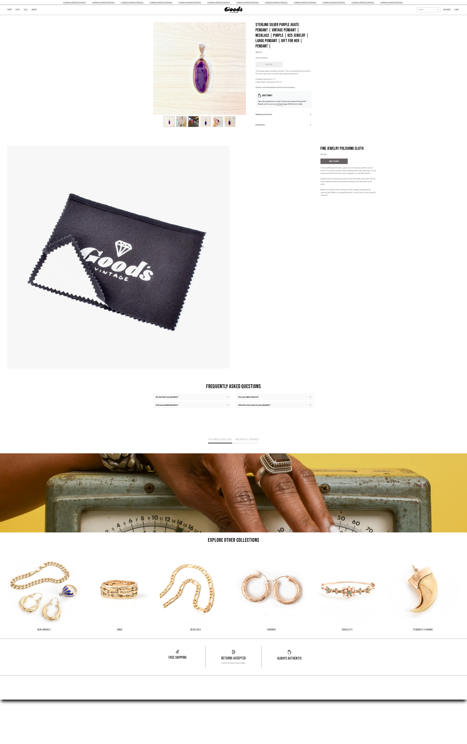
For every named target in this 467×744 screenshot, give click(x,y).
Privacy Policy (192, 713)
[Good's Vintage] (233, 10)
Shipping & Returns (195, 709)
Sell (155, 717)
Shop (155, 709)
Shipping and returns (264, 114)
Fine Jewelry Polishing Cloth (342, 148)
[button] (34, 10)
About (156, 721)
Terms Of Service (194, 717)
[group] (233, 591)
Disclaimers (260, 125)
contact (279, 104)
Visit (155, 713)
